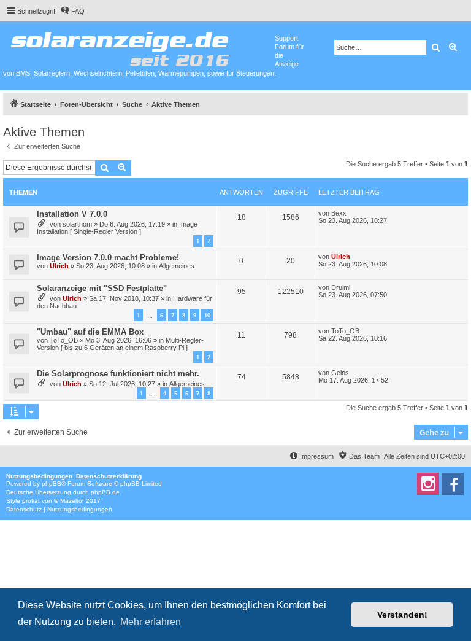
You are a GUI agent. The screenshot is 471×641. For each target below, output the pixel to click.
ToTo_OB (64, 340)
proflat (31, 500)
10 (207, 315)
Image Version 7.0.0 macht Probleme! (108, 257)
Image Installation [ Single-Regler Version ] (117, 227)
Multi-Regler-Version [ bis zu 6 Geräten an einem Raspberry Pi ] (120, 343)
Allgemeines (176, 266)
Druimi (340, 287)
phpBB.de (105, 492)
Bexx (339, 213)
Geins (340, 372)
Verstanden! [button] (402, 615)
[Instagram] (428, 484)
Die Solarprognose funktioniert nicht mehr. (118, 373)
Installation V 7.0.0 (72, 214)
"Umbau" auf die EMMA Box (90, 331)
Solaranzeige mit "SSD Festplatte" (102, 288)
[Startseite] (139, 46)
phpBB (51, 483)
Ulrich (59, 266)
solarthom (77, 224)
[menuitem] (72, 11)
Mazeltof (72, 500)
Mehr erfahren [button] (150, 621)
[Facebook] (453, 484)
